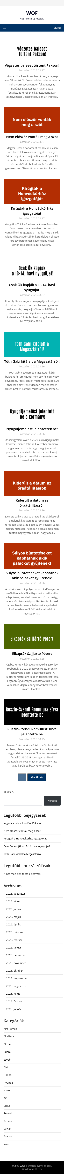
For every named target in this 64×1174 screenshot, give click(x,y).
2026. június (13, 909)
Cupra (7, 1051)
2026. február (14, 940)
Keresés (8, 792)
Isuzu (7, 1090)
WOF (32, 13)
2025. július (13, 993)
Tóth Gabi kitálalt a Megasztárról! (32, 361)
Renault (8, 1113)
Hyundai (8, 1082)
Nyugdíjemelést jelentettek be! (32, 429)
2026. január (13, 947)
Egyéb (7, 1059)
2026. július (13, 901)
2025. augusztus (15, 986)
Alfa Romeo (10, 1028)
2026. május (13, 916)
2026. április (13, 924)
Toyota (8, 1136)
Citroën (8, 1044)
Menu (57, 28)
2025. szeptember (16, 978)
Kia (5, 1098)
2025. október (14, 970)
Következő (37, 777)
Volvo (7, 1144)
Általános (9, 1036)
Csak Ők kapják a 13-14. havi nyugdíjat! (27, 846)
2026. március (14, 932)
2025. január (13, 1009)
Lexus (7, 1105)
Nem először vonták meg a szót (32, 136)
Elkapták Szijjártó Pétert (32, 653)
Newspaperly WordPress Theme (37, 1167)
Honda (7, 1075)
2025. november (16, 963)
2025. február (14, 1001)
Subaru (8, 1121)
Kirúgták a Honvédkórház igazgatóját (25, 838)
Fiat (6, 1067)
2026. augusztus (15, 893)
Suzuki (7, 1128)
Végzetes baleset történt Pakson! (32, 65)
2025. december (15, 955)
